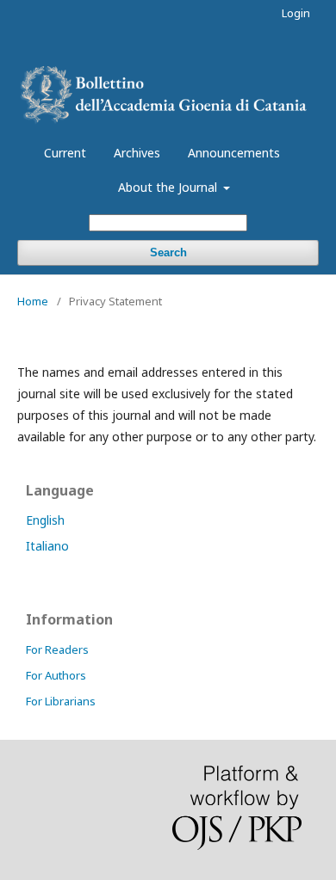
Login (296, 13)
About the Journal (169, 187)
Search (168, 252)
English (45, 520)
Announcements (234, 153)
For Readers (57, 649)
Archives (137, 153)
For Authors (56, 675)
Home (32, 301)
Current (65, 153)
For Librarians (61, 701)
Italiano (47, 546)
